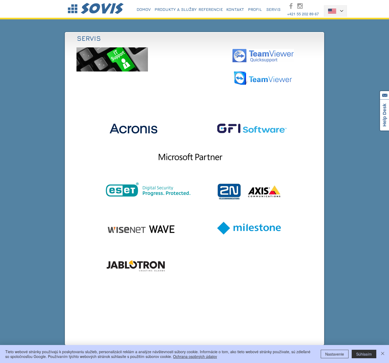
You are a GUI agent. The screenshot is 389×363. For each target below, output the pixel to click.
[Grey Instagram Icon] (300, 6)
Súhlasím (364, 354)
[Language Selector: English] (335, 11)
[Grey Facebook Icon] (291, 6)
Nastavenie (334, 354)
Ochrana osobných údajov (195, 356)
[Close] (382, 354)
